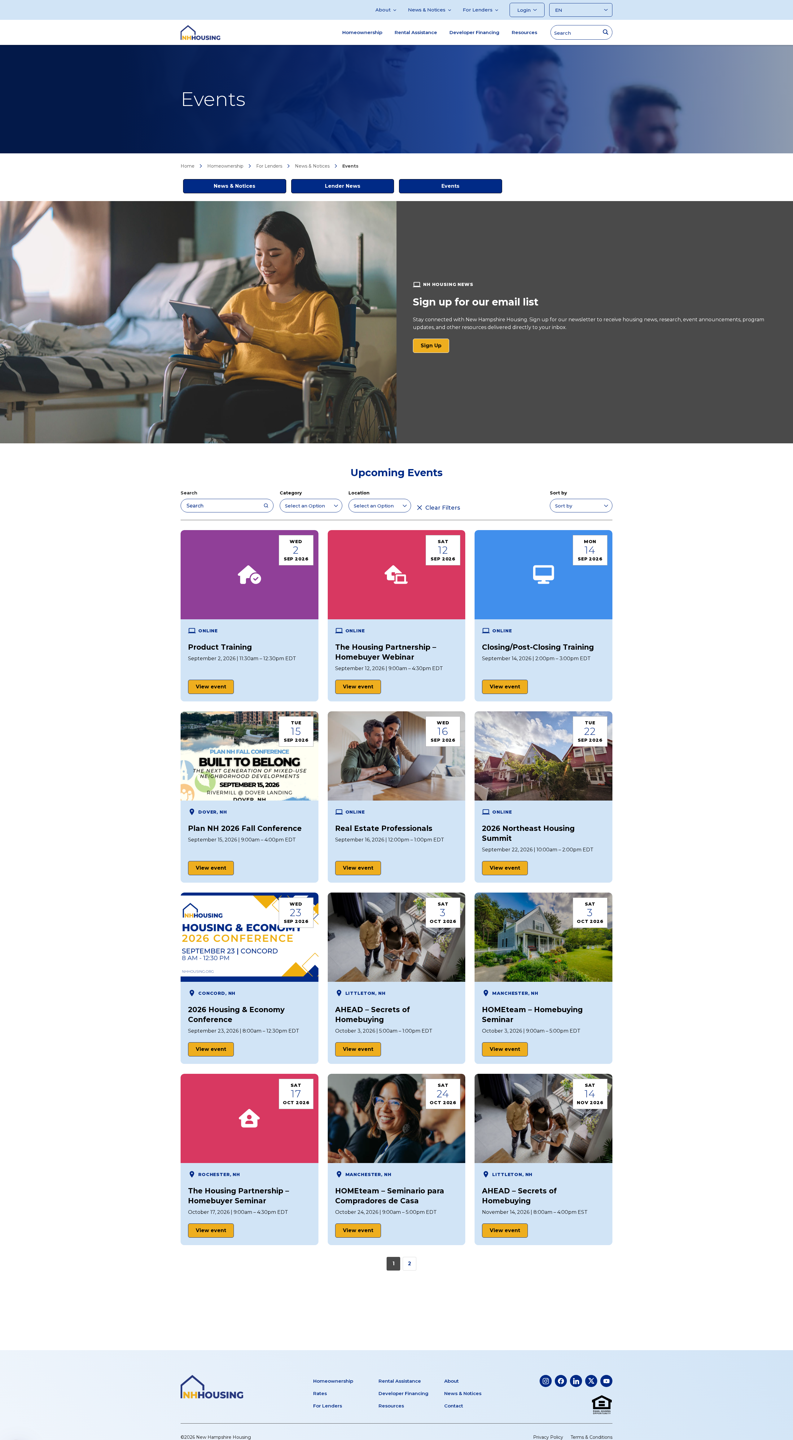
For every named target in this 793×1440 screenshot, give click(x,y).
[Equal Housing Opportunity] (601, 1405)
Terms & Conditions (591, 1437)
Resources (524, 32)
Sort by (558, 493)
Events (450, 186)
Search (189, 493)
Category (291, 493)
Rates (320, 1393)
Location (359, 493)
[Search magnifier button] (605, 32)
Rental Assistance (416, 32)
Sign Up (435, 347)
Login (524, 10)
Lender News (342, 186)
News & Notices (426, 10)
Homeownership (362, 32)
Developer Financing (474, 32)
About (383, 10)
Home (188, 166)
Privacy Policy (548, 1437)
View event (211, 687)
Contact (453, 1406)
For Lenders (478, 10)
